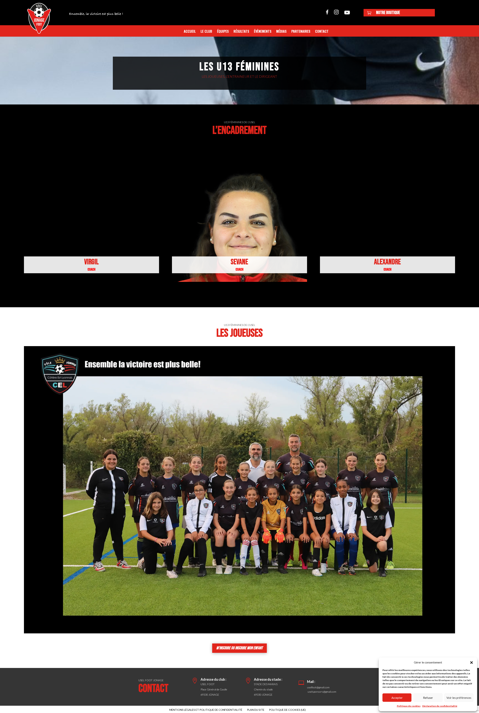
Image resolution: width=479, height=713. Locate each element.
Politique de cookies (408, 706)
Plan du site (255, 709)
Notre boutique (388, 12)
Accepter (397, 697)
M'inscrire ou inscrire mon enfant (239, 648)
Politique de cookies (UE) (287, 709)
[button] (471, 662)
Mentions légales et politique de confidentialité (205, 709)
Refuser (428, 697)
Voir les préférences (458, 697)
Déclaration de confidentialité (439, 706)
